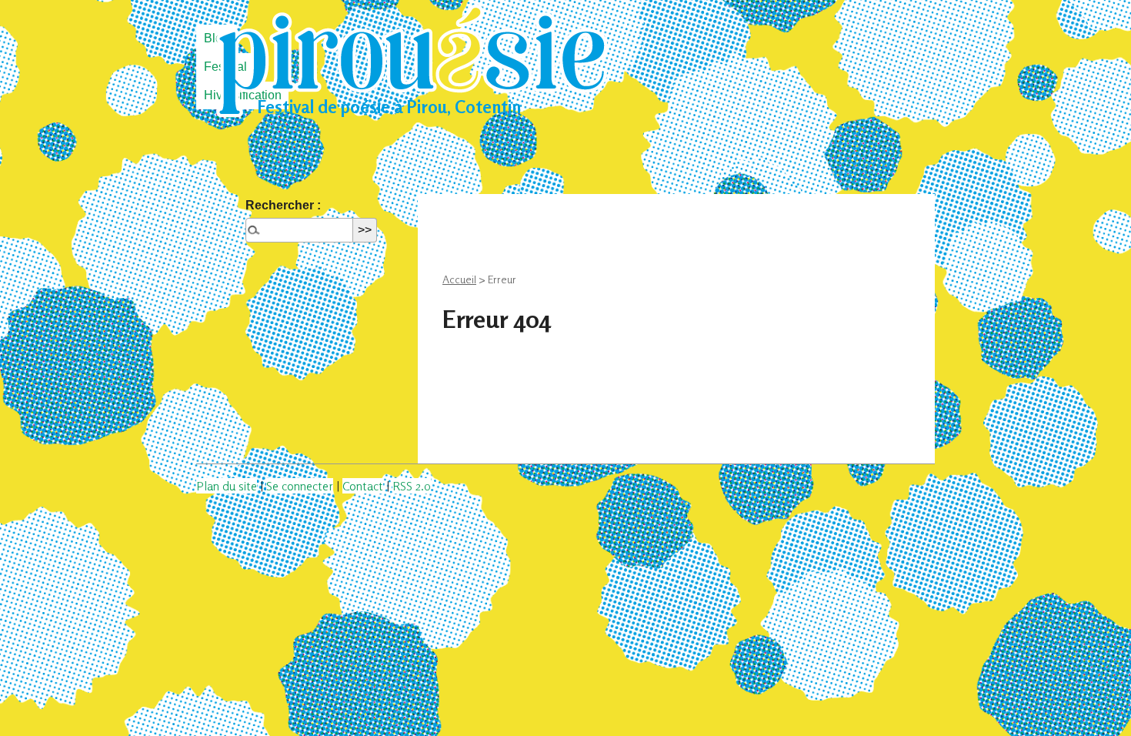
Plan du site (226, 485)
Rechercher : (283, 205)
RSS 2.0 (411, 485)
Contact (362, 485)
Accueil (459, 279)
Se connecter (299, 485)
